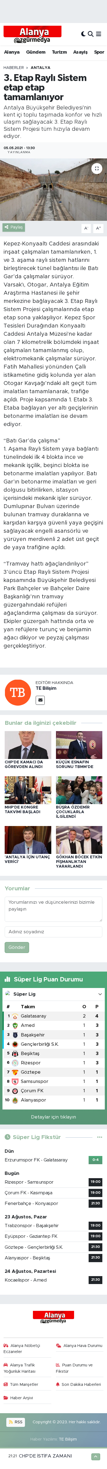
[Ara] (91, 34)
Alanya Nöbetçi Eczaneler (22, 1349)
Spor (99, 52)
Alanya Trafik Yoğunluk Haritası (19, 1368)
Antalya (40, 68)
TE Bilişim (46, 688)
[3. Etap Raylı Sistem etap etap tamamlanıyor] (53, 189)
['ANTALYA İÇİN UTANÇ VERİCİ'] (28, 839)
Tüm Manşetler (24, 1385)
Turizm (59, 52)
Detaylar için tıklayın (53, 1117)
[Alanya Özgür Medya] (32, 34)
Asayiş (80, 52)
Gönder (17, 947)
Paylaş (17, 227)
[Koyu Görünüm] (83, 34)
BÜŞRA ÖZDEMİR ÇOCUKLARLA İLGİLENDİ (73, 812)
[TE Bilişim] (18, 692)
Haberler (14, 68)
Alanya (11, 52)
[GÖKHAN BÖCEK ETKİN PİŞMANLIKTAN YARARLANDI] (79, 839)
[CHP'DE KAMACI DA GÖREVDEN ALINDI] (28, 744)
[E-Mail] (40, 700)
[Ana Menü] (98, 34)
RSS (18, 1422)
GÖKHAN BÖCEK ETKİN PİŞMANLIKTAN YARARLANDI (79, 861)
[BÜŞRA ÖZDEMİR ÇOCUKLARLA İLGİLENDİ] (79, 789)
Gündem (35, 52)
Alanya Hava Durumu (82, 1346)
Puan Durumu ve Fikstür (74, 1368)
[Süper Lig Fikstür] (99, 1137)
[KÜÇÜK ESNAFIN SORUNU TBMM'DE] (79, 744)
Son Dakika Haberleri (81, 1385)
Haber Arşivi (21, 1398)
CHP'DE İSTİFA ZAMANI (45, 1456)
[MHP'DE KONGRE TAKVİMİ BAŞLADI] (28, 789)
